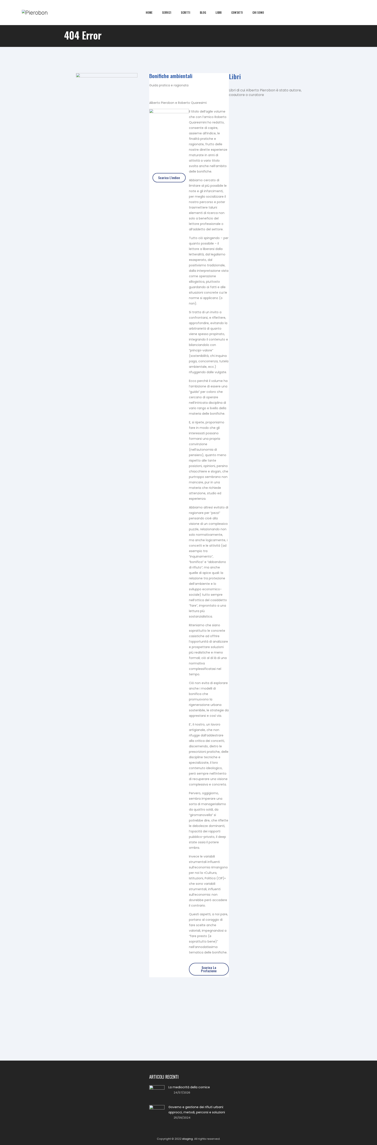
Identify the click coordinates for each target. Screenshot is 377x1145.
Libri (219, 12)
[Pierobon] (35, 12)
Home (149, 12)
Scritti (185, 12)
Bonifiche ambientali (170, 76)
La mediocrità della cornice (189, 1087)
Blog (203, 12)
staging (187, 1139)
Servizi (166, 12)
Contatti (237, 12)
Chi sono (258, 12)
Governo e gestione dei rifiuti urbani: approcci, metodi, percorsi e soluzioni (196, 1109)
